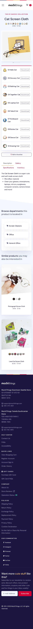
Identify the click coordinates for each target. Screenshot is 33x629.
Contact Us (5, 438)
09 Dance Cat (13, 137)
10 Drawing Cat (13, 146)
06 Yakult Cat (13, 111)
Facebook (8, 542)
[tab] (15, 62)
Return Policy (6, 508)
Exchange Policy (7, 511)
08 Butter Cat (13, 129)
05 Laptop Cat (13, 103)
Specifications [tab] (8, 168)
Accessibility (6, 446)
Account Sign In (7, 462)
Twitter (8, 556)
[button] (16, 46)
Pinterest (8, 551)
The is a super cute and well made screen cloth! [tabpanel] (15, 181)
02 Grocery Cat (14, 78)
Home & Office (14, 243)
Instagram (9, 547)
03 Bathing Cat (13, 86)
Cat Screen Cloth (16, 19)
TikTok (7, 565)
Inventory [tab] (20, 168)
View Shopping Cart (8, 455)
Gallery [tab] (18, 163)
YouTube (8, 560)
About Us (5, 487)
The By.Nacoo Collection (16, 14)
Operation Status (8, 495)
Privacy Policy (6, 523)
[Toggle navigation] (2, 5)
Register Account (7, 458)
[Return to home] (15, 5)
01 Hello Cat (12, 70)
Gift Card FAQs (7, 479)
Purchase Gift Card (8, 475)
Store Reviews (7, 491)
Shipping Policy (7, 504)
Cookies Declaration (9, 527)
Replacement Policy (8, 515)
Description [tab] (7, 163)
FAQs (3, 442)
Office (11, 234)
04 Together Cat (14, 94)
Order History (6, 466)
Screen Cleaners (15, 226)
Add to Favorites (17, 154)
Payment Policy (7, 519)
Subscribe (26, 593)
